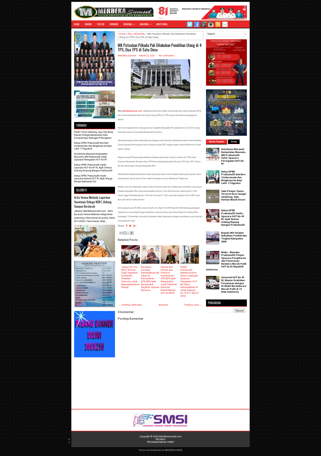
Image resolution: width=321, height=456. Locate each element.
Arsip (234, 141)
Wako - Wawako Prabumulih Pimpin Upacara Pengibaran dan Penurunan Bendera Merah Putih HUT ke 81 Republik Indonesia (226, 261)
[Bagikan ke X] (128, 233)
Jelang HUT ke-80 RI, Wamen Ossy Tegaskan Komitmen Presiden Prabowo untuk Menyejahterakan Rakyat (130, 277)
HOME (76, 24)
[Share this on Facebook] (126, 225)
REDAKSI (160, 439)
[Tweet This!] (130, 225)
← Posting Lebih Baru (130, 304)
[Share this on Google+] (134, 225)
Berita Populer (216, 141)
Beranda (163, 304)
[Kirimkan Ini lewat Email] (121, 233)
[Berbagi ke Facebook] (132, 233)
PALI (130, 33)
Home (122, 33)
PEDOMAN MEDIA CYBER (160, 442)
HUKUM (88, 24)
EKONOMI (114, 24)
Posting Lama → (193, 304)
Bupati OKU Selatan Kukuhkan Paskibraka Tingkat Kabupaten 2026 (234, 237)
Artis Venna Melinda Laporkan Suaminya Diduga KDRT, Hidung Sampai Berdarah (92, 201)
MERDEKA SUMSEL (174, 450)
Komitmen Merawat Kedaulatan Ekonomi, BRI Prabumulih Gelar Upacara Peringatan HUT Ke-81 (91, 156)
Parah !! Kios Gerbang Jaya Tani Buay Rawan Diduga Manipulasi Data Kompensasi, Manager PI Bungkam (93, 135)
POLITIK (100, 24)
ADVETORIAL (162, 24)
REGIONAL (129, 24)
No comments (166, 55)
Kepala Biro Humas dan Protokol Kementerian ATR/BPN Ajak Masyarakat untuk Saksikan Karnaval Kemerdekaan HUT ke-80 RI (169, 280)
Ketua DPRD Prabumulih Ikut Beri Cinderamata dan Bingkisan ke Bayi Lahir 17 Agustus (93, 145)
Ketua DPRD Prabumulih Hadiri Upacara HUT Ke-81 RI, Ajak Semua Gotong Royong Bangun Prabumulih (93, 167)
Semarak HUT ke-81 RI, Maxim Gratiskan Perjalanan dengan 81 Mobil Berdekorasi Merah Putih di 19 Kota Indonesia (233, 284)
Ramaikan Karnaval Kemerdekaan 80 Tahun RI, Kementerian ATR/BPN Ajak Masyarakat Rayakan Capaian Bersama (150, 279)
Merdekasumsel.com (132, 111)
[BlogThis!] (125, 233)
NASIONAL (145, 24)
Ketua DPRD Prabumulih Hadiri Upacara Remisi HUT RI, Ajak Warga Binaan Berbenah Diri (93, 178)
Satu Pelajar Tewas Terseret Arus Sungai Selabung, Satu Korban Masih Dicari (233, 195)
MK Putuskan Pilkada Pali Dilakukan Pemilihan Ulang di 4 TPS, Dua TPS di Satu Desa (160, 47)
